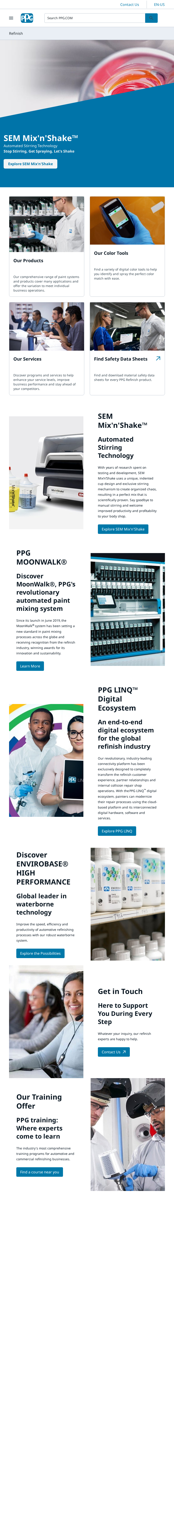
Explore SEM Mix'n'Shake (30, 163)
